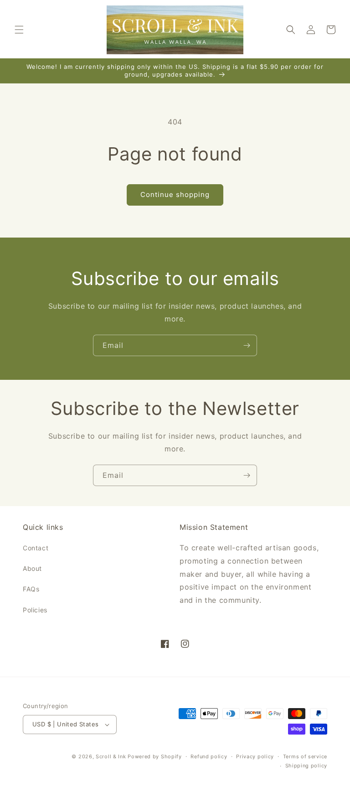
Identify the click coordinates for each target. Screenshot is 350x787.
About (32, 568)
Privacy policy (255, 756)
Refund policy (208, 756)
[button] (19, 30)
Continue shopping (175, 194)
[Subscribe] (247, 345)
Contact (35, 548)
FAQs (31, 589)
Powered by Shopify (155, 756)
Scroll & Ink (111, 756)
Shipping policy (306, 765)
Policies (35, 610)
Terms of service (305, 756)
